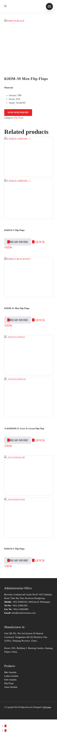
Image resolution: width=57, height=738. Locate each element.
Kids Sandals (10, 679)
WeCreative (47, 707)
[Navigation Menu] (49, 6)
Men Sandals (10, 672)
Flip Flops (19, 118)
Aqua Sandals (10, 687)
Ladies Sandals (11, 676)
